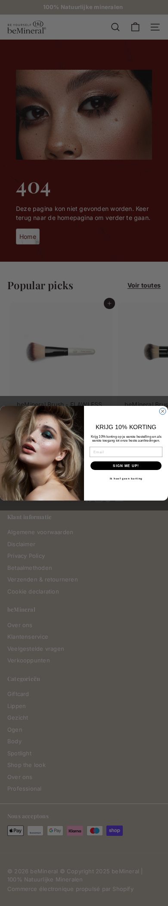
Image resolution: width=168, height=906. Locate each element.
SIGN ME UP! (126, 465)
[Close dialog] (162, 411)
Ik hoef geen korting (126, 478)
